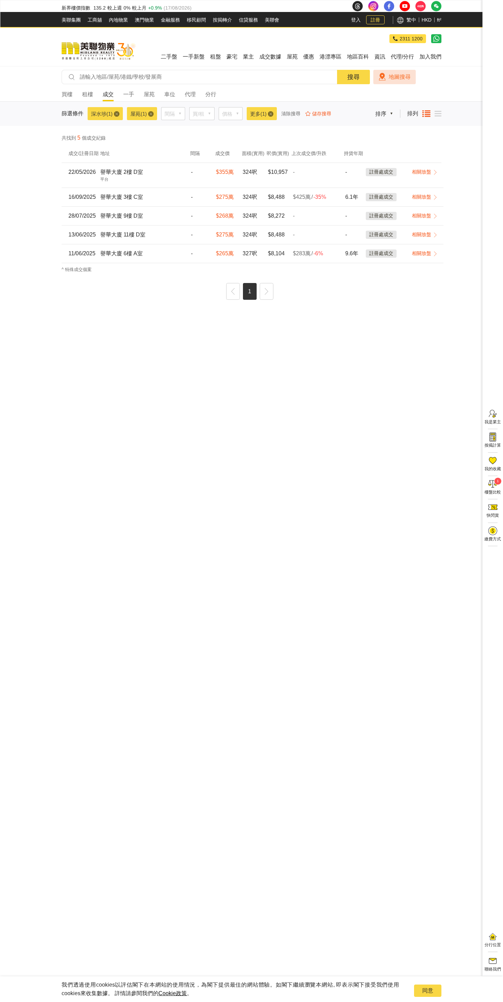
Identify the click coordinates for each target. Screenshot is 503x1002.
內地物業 (118, 20)
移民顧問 (196, 20)
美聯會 (272, 20)
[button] (233, 292)
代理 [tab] (190, 94)
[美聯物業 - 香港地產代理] (99, 51)
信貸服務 (248, 20)
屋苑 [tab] (149, 94)
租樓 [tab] (87, 94)
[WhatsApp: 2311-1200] (436, 38)
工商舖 (95, 20)
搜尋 (353, 77)
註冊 (375, 20)
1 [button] (249, 291)
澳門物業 (144, 20)
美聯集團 (71, 20)
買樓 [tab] (67, 94)
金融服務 (170, 20)
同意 (427, 990)
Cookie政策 (172, 993)
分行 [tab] (210, 94)
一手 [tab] (128, 94)
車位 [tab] (169, 94)
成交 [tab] (108, 94)
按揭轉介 (222, 20)
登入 (356, 20)
